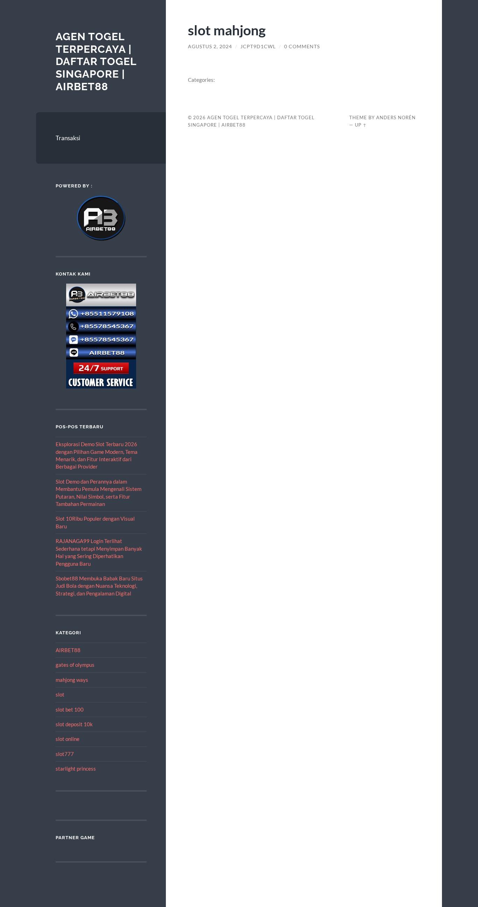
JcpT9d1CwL (258, 46)
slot (60, 694)
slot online (67, 739)
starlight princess (76, 768)
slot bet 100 (70, 709)
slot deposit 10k (74, 724)
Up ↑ (361, 125)
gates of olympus (75, 665)
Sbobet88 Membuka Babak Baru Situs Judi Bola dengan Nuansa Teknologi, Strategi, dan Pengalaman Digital (99, 586)
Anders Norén (396, 117)
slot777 (65, 754)
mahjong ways (72, 680)
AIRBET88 (68, 650)
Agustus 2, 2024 (210, 46)
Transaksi (68, 138)
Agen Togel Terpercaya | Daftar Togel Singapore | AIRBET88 (96, 61)
